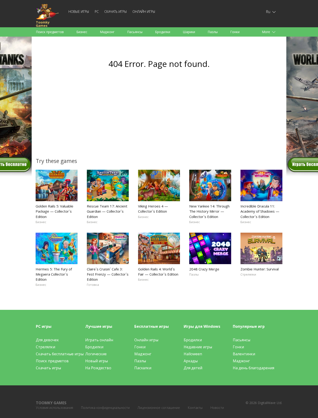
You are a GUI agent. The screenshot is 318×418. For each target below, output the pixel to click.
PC (97, 11)
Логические (96, 353)
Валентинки (244, 353)
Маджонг (107, 32)
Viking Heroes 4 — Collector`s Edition (153, 209)
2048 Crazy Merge (204, 269)
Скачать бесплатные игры (60, 353)
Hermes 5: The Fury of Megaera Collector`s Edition (54, 274)
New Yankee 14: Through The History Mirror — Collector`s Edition (209, 211)
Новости (217, 407)
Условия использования (54, 407)
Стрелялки (248, 274)
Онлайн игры (143, 11)
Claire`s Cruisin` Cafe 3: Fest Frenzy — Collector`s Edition (108, 274)
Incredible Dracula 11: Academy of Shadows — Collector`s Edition (259, 211)
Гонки (235, 32)
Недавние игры (198, 346)
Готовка (93, 285)
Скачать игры (115, 11)
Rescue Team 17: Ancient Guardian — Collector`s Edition (107, 211)
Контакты (195, 407)
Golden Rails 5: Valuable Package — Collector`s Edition (54, 211)
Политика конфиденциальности (105, 407)
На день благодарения (253, 367)
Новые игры (78, 11)
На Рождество (98, 367)
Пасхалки (142, 367)
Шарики (189, 32)
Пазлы (213, 32)
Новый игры (96, 360)
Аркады (191, 360)
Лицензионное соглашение (159, 407)
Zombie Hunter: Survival (259, 269)
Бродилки (162, 32)
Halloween (193, 353)
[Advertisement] (115, 115)
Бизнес (81, 32)
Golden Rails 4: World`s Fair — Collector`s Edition (158, 271)
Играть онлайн (99, 339)
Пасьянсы (134, 32)
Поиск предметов (50, 32)
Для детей (193, 367)
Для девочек (47, 339)
